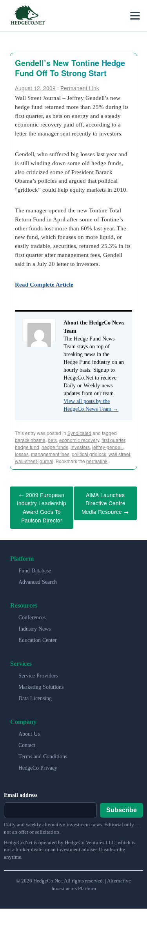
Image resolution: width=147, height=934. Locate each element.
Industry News (34, 623)
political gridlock (89, 454)
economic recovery (79, 440)
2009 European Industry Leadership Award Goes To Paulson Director (41, 504)
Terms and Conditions (42, 751)
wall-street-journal (34, 461)
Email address (20, 789)
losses (22, 454)
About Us (29, 728)
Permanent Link (79, 88)
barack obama (30, 440)
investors (80, 447)
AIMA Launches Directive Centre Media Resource (105, 501)
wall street (119, 454)
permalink (96, 461)
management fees (50, 454)
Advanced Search (37, 576)
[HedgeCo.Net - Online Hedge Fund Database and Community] (27, 15)
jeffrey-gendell (107, 447)
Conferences (31, 612)
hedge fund (27, 447)
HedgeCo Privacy (37, 762)
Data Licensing (35, 692)
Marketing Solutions (41, 681)
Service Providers (38, 670)
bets (52, 440)
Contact (26, 739)
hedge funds (55, 447)
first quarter (113, 440)
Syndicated (79, 433)
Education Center (37, 634)
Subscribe (121, 804)
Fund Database (34, 565)
